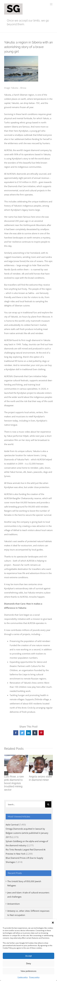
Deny (28, 963)
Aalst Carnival (12, 824)
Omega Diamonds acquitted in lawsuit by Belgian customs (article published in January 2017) (27, 832)
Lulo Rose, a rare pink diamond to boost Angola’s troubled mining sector (14, 783)
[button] (52, 922)
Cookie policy (23, 977)
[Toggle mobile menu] (51, 4)
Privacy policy (34, 977)
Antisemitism (13, 903)
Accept (28, 956)
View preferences (28, 971)
